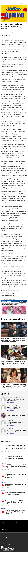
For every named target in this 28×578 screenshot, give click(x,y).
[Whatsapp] (12, 36)
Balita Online (6, 32)
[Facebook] (6, 36)
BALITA (3, 522)
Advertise (18, 543)
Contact (24, 543)
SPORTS (17, 522)
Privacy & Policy (9, 544)
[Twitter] (9, 36)
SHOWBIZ (3, 526)
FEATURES (17, 526)
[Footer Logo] (7, 548)
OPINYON (3, 529)
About (3, 543)
